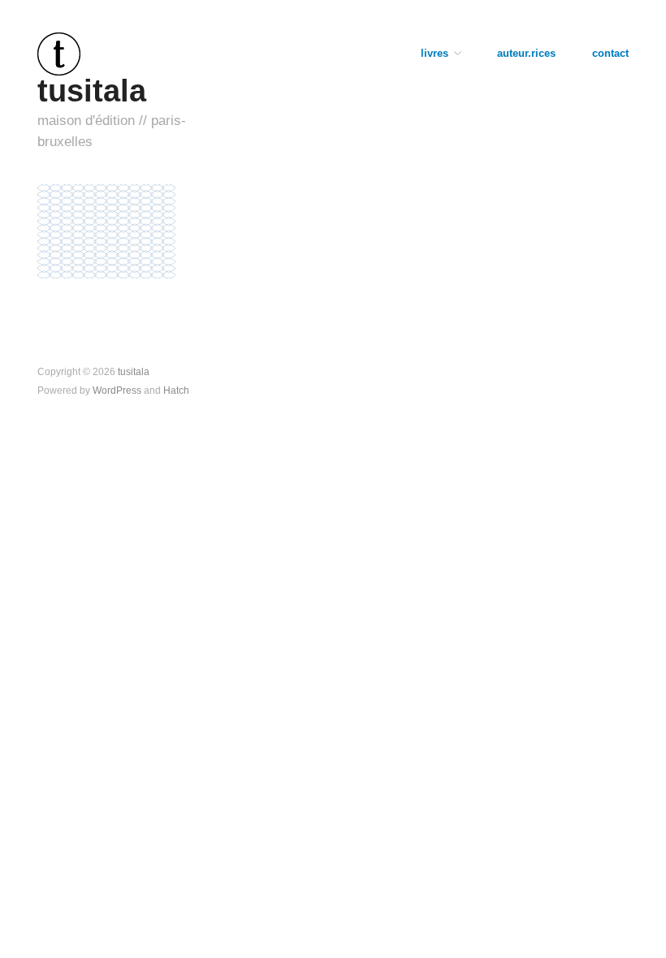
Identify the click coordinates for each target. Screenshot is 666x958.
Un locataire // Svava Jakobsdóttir (110, 282)
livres (434, 54)
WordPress (117, 390)
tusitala (91, 90)
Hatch (176, 390)
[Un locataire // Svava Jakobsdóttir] (106, 231)
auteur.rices (526, 54)
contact (610, 54)
